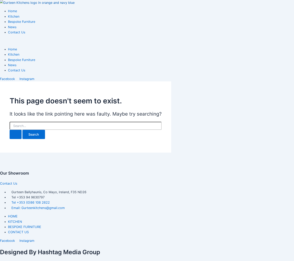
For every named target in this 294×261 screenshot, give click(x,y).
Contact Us (16, 32)
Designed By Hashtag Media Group (50, 252)
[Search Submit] (16, 134)
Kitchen (13, 16)
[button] (147, 40)
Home (12, 11)
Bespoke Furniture (21, 22)
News (12, 27)
